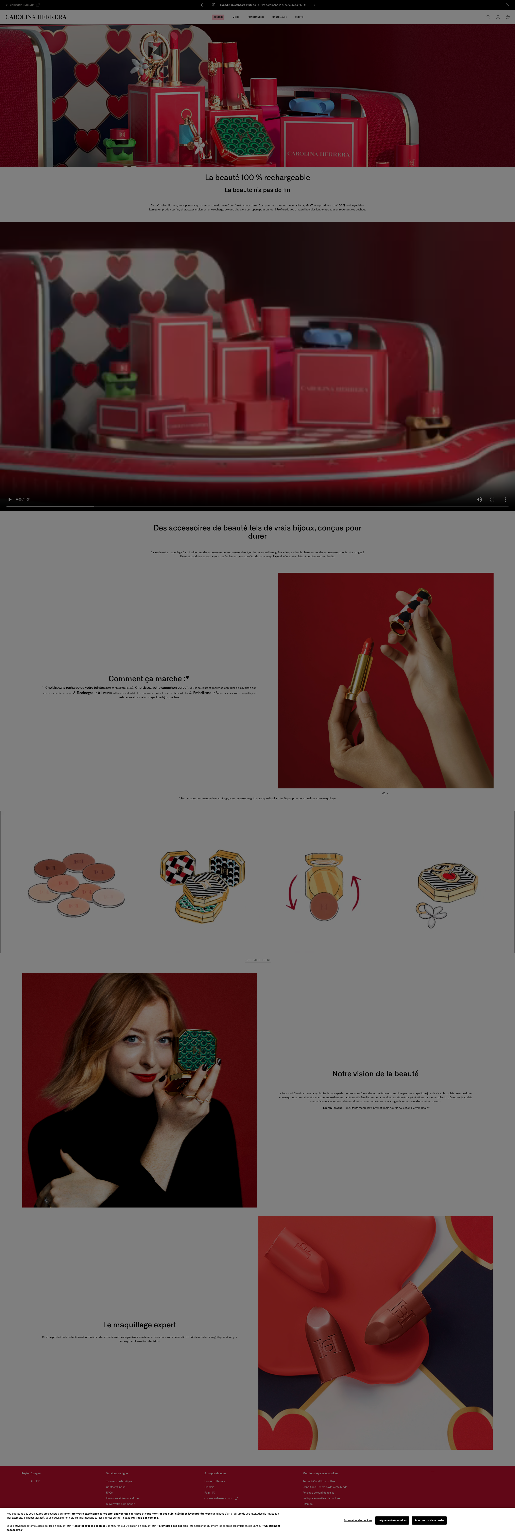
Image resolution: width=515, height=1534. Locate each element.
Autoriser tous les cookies (429, 1520)
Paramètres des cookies (358, 1520)
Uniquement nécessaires (392, 1520)
